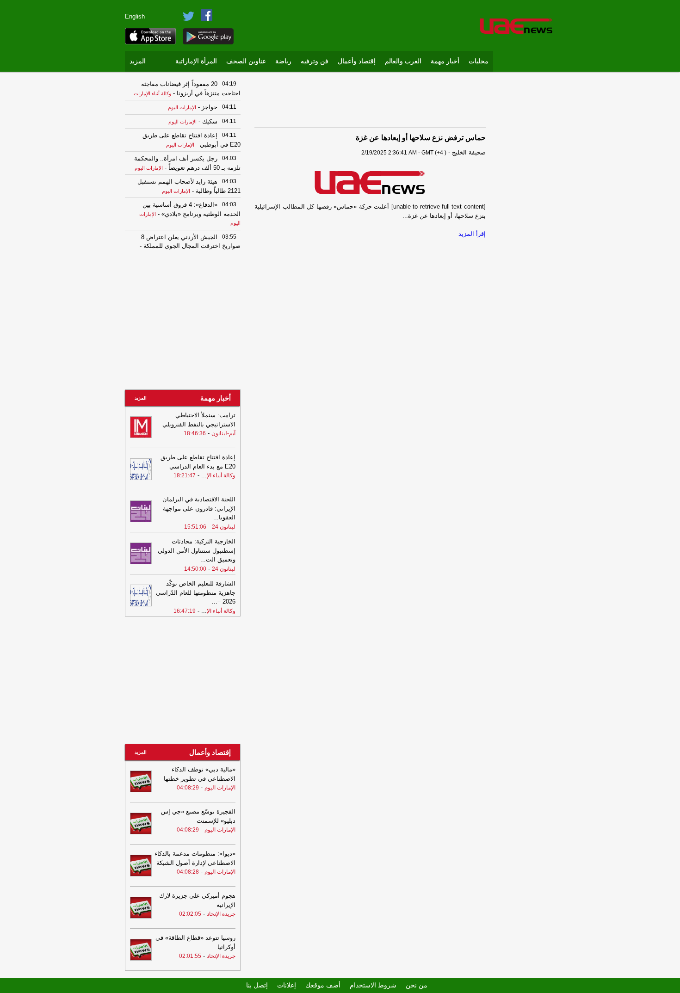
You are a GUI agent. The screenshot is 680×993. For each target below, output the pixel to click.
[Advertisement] (527, 215)
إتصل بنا (257, 985)
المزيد (138, 61)
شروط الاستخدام (373, 985)
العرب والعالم (403, 61)
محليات (478, 61)
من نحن (416, 985)
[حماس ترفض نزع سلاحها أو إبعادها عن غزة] (370, 181)
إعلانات (286, 985)
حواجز (208, 107)
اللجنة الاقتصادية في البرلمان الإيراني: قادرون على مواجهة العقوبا (198, 508)
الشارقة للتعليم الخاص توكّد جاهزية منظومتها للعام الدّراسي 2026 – (195, 592)
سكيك (208, 121)
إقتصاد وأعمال (357, 61)
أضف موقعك (322, 985)
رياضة (283, 61)
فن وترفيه (314, 61)
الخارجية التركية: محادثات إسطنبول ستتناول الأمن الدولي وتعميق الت (196, 550)
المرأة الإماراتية (196, 61)
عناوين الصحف (246, 61)
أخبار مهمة (445, 61)
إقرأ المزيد (472, 233)
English (135, 16)
